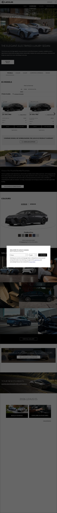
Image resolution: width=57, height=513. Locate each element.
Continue (42, 255)
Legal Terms (37, 260)
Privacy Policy (32, 262)
